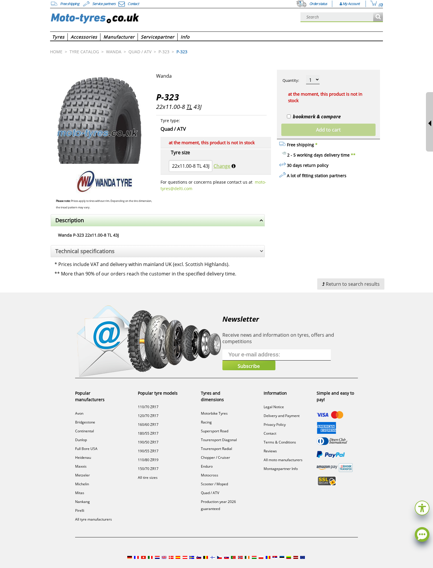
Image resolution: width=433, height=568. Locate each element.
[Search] (378, 17)
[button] (422, 507)
